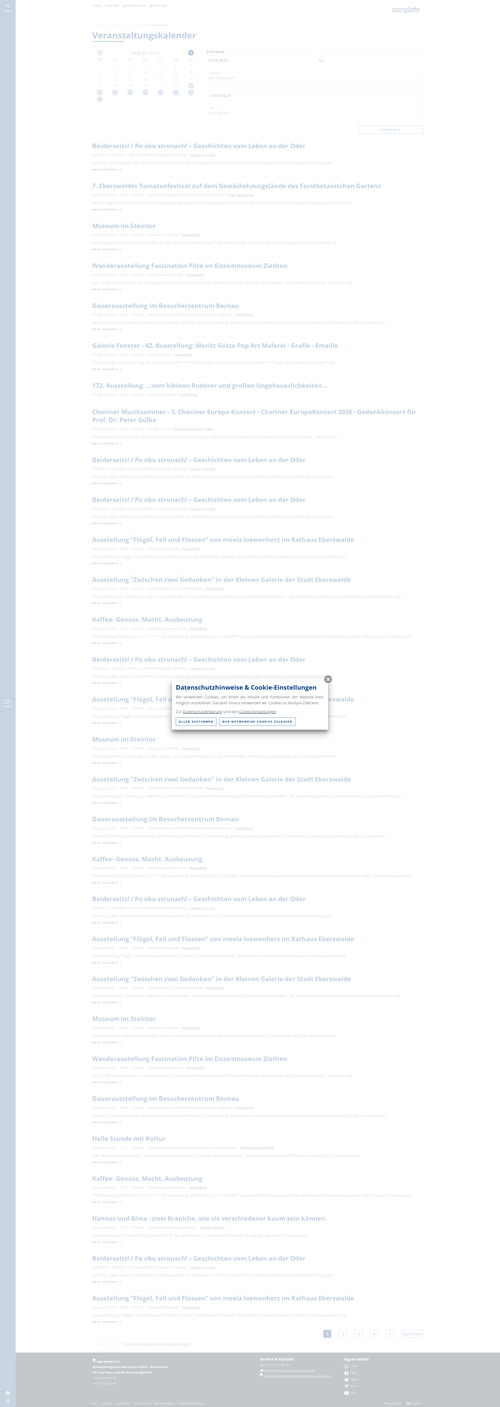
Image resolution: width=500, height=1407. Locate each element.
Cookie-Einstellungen (257, 711)
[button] (328, 679)
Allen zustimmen (196, 721)
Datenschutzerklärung (202, 711)
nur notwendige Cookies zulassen (257, 721)
